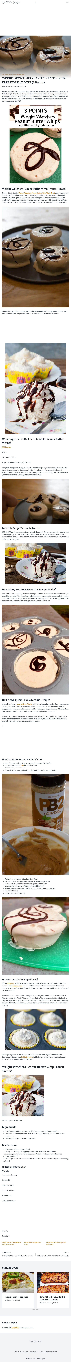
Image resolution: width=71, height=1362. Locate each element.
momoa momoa (9, 86)
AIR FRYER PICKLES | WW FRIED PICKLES (17, 1254)
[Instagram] (39, 1341)
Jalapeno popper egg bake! (16, 1297)
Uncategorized (7, 75)
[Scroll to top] (66, 1359)
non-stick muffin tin (24, 704)
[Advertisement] (35, 18)
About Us (17, 1352)
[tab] (33, 1309)
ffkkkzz (9, 1300)
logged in (15, 1327)
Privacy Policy (51, 1352)
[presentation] (18, 1282)
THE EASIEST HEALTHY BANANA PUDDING (53, 1254)
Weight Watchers (19, 75)
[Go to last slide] (4, 1290)
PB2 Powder (6, 447)
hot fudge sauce (27, 1057)
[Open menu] (67, 2)
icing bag (10, 983)
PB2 (22, 766)
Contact (25, 1352)
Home (42, 1352)
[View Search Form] (35, 2)
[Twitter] (35, 1341)
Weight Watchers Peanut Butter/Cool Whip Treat (37, 193)
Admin (44, 1303)
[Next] (66, 1290)
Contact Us (34, 1352)
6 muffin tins (17, 986)
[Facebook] (31, 1341)
